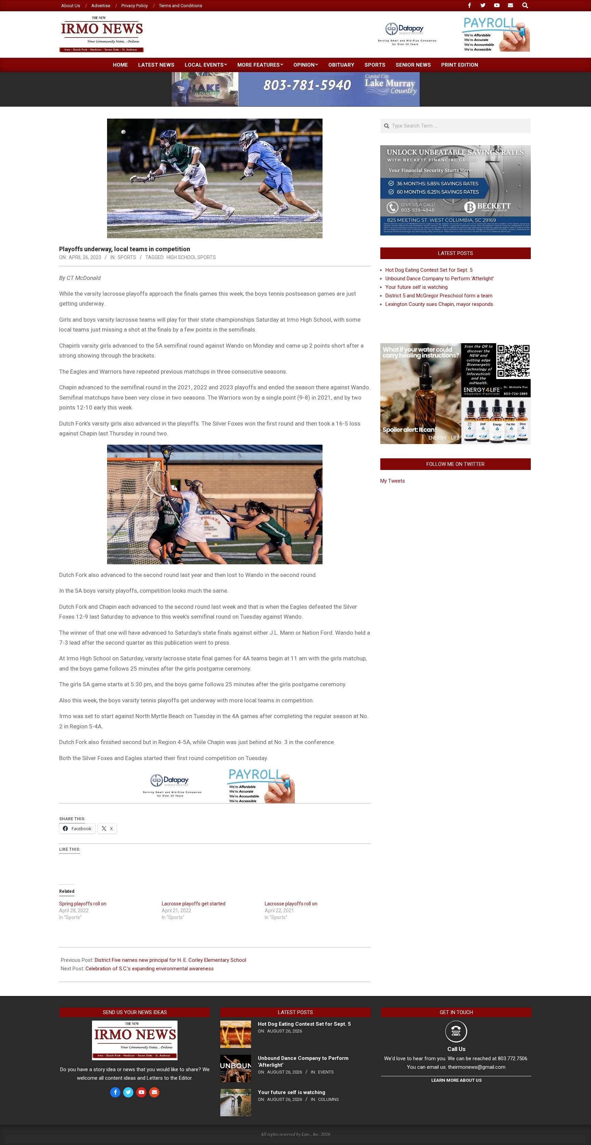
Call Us (456, 1049)
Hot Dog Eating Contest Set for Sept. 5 (428, 270)
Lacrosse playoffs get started (193, 903)
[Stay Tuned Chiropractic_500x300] (455, 345)
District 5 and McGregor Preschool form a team (438, 296)
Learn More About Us (456, 1080)
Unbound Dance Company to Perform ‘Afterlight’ (439, 278)
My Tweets (392, 481)
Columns (328, 1099)
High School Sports (191, 257)
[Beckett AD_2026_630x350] (455, 149)
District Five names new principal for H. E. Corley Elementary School (170, 960)
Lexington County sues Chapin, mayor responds (439, 304)
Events (326, 1072)
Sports (127, 257)
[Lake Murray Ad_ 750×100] (296, 75)
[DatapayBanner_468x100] (450, 20)
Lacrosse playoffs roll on (291, 903)
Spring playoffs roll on (82, 903)
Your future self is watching (416, 287)
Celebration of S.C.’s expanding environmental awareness (150, 969)
